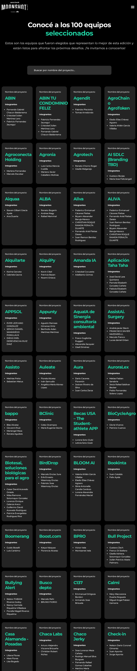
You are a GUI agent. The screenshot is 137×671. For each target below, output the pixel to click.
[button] (132, 7)
